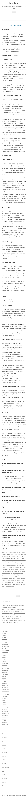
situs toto (4, 745)
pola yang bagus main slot (11, 571)
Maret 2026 (4, 639)
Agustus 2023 (5, 696)
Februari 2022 (5, 724)
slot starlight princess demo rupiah (10, 578)
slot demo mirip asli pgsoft (15, 575)
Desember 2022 (5, 711)
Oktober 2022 (5, 715)
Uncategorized (13, 552)
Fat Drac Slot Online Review (12, 25)
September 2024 (5, 672)
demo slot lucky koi (6, 558)
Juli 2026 (4, 633)
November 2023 (5, 691)
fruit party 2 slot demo (7, 567)
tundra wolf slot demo (7, 584)
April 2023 (4, 704)
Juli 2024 (4, 676)
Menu (14, 12)
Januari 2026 (4, 642)
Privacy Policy (5, 795)
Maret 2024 (4, 683)
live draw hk (4, 737)
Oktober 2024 (5, 670)
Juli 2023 (4, 698)
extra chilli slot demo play (20, 565)
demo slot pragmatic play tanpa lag (10, 562)
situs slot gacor (5, 767)
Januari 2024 (4, 687)
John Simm (14, 3)
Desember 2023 (5, 689)
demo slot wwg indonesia (8, 565)
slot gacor (4, 733)
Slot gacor (4, 786)
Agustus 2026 (5, 631)
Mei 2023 (4, 702)
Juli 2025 (4, 654)
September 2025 (5, 650)
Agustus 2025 (5, 652)
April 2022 (4, 720)
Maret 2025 (4, 661)
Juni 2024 (4, 678)
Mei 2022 (4, 719)
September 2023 (5, 694)
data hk (3, 748)
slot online (4, 752)
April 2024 (4, 681)
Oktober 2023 (5, 693)
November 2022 (5, 713)
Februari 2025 (5, 663)
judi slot (4, 760)
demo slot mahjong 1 (16, 558)
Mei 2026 (4, 635)
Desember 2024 (5, 667)
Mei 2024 (4, 680)
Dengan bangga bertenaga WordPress (17, 795)
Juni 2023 (4, 700)
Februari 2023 (5, 707)
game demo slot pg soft (18, 567)
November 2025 (5, 646)
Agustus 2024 (5, 674)
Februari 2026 (5, 641)
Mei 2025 (4, 657)
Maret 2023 (4, 706)
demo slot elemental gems (17, 554)
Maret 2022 (4, 722)
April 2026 (4, 637)
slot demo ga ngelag (10, 573)
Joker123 (4, 774)
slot (3, 741)
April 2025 (4, 659)
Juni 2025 (4, 655)
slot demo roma (10, 576)
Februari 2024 (5, 685)
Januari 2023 (4, 709)
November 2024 (5, 668)
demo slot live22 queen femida (16, 556)
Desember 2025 (5, 644)
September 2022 (5, 717)
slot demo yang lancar (19, 576)
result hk (4, 756)
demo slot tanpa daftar (17, 563)
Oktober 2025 (5, 648)
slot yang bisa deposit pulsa (16, 582)
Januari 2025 (4, 665)
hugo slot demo (16, 569)
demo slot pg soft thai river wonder (17, 560)
